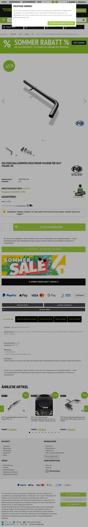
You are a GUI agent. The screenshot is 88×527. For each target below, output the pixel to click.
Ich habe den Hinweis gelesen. (61, 23)
